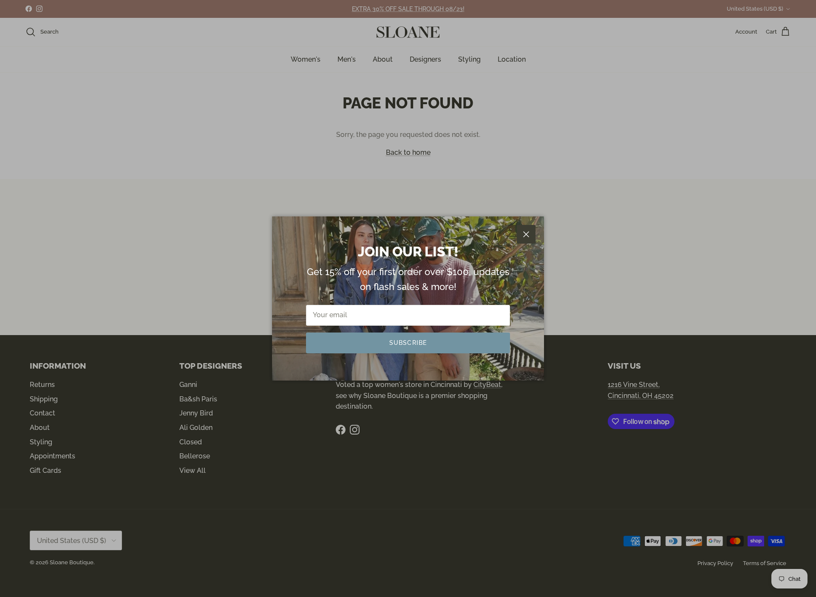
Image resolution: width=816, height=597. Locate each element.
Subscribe (408, 342)
